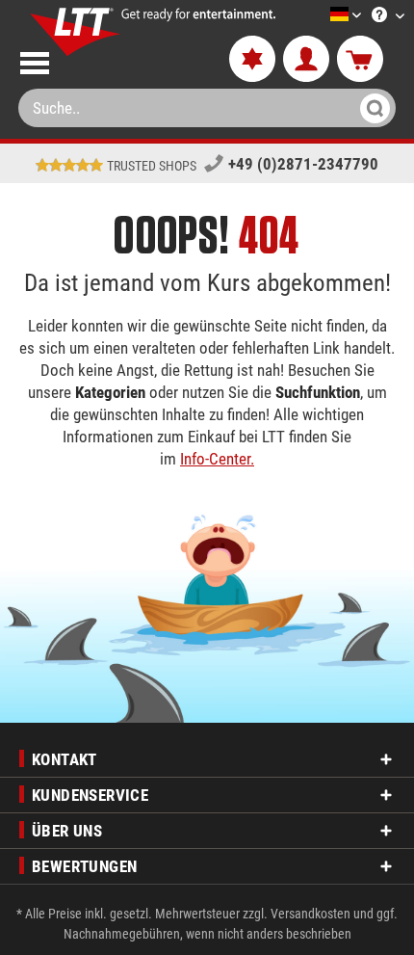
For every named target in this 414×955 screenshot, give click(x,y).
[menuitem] (317, 16)
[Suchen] (372, 108)
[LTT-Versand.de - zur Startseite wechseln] (75, 32)
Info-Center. (217, 458)
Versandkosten (310, 913)
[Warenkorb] (360, 60)
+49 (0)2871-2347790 (303, 163)
